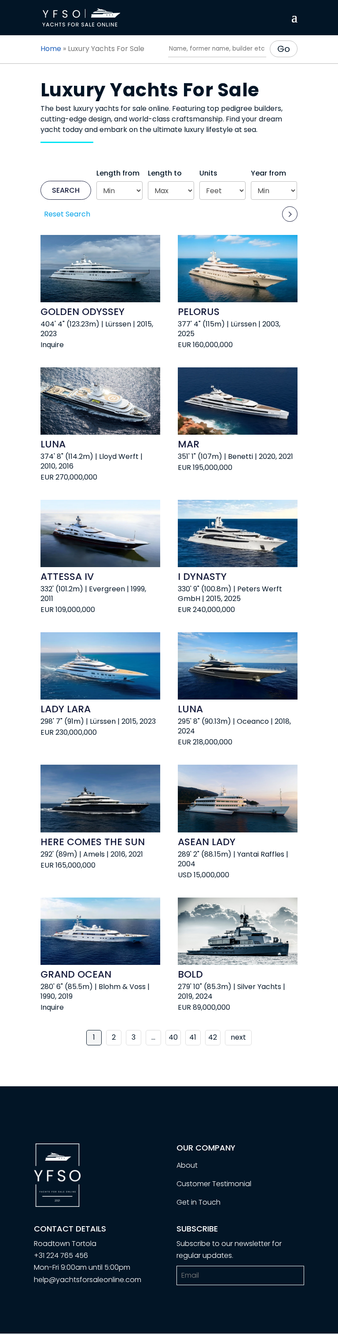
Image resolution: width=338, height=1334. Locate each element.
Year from (268, 173)
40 (173, 1037)
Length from (118, 173)
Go (283, 49)
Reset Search (67, 214)
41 (192, 1037)
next (238, 1037)
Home (50, 49)
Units (208, 173)
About (187, 1165)
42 (212, 1037)
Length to (165, 173)
